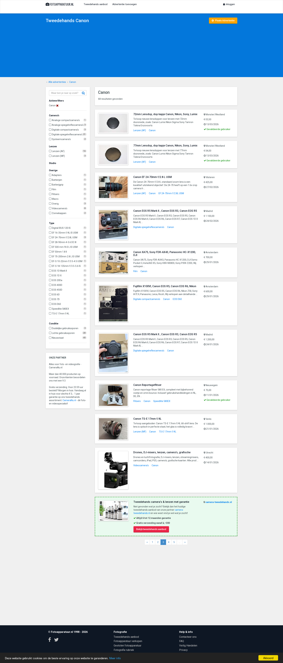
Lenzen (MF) (58, 156)
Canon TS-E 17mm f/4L (147, 418)
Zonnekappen (59, 213)
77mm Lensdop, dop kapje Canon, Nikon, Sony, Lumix (165, 145)
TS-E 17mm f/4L (60, 313)
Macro (55, 199)
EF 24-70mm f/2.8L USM (64, 237)
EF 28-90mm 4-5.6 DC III (64, 242)
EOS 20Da (57, 280)
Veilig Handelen (188, 645)
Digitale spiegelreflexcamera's (67, 134)
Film (54, 189)
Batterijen (57, 180)
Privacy (183, 650)
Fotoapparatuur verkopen (128, 641)
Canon (152, 130)
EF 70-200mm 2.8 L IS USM (66, 256)
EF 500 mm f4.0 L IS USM (65, 247)
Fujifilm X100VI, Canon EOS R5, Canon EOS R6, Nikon (164, 286)
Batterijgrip (57, 184)
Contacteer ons (188, 636)
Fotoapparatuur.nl (61, 4)
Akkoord (268, 658)
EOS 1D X (57, 275)
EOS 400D (57, 285)
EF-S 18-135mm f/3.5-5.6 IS (66, 266)
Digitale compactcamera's (65, 129)
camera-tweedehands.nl (218, 502)
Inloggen (230, 4)
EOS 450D (57, 289)
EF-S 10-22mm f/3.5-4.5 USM (67, 261)
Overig (55, 203)
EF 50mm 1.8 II (59, 251)
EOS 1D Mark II (59, 270)
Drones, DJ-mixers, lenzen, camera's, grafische (161, 452)
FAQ (181, 641)
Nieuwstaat (58, 338)
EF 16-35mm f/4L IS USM (65, 232)
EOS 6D (56, 294)
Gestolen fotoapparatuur (127, 645)
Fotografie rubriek (124, 650)
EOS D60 (56, 304)
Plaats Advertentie (225, 20)
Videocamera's (59, 208)
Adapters (57, 175)
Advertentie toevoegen (124, 4)
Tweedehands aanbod (95, 4)
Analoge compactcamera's (66, 120)
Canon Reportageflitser (147, 385)
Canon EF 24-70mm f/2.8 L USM (152, 177)
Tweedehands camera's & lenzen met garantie (161, 501)
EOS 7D (56, 299)
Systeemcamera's (61, 139)
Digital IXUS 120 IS (61, 228)
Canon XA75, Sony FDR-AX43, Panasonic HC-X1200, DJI (164, 254)
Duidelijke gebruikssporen (65, 328)
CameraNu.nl (69, 400)
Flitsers (55, 194)
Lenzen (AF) (58, 151)
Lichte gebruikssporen (63, 333)
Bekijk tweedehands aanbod (151, 529)
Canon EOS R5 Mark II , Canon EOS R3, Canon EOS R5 (165, 210)
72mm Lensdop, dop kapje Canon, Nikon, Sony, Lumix (165, 114)
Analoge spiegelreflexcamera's (68, 125)
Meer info (115, 658)
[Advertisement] (141, 51)
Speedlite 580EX (60, 308)
